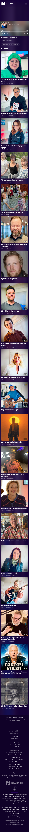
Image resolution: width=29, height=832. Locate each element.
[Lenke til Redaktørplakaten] (14, 788)
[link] (7, 3)
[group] (27, 34)
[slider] (14, 32)
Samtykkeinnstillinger (15, 817)
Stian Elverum (14, 738)
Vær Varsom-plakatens (21, 794)
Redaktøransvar (6, 798)
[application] (14, 28)
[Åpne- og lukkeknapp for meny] (26, 3)
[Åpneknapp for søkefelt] (22, 3)
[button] (5, 34)
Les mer (18, 720)
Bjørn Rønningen (14, 733)
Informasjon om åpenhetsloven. (14, 824)
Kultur (3, 40)
